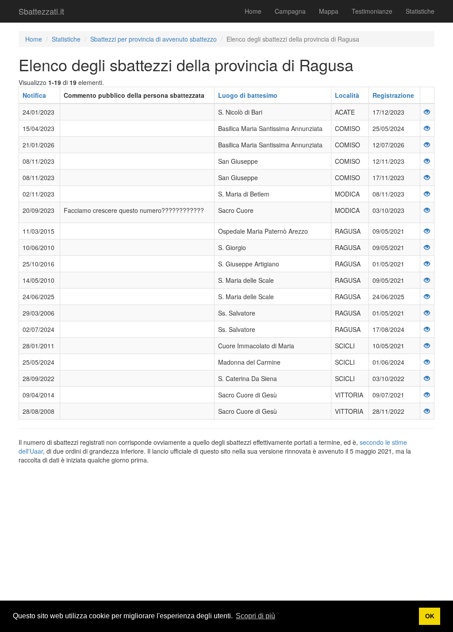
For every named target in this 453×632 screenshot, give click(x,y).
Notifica (34, 95)
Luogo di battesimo (247, 95)
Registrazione (393, 95)
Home (253, 11)
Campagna (290, 11)
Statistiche (420, 11)
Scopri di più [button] (255, 616)
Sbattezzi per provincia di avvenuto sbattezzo (153, 39)
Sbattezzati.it (41, 11)
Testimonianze (372, 11)
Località (347, 95)
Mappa (328, 11)
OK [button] (429, 616)
